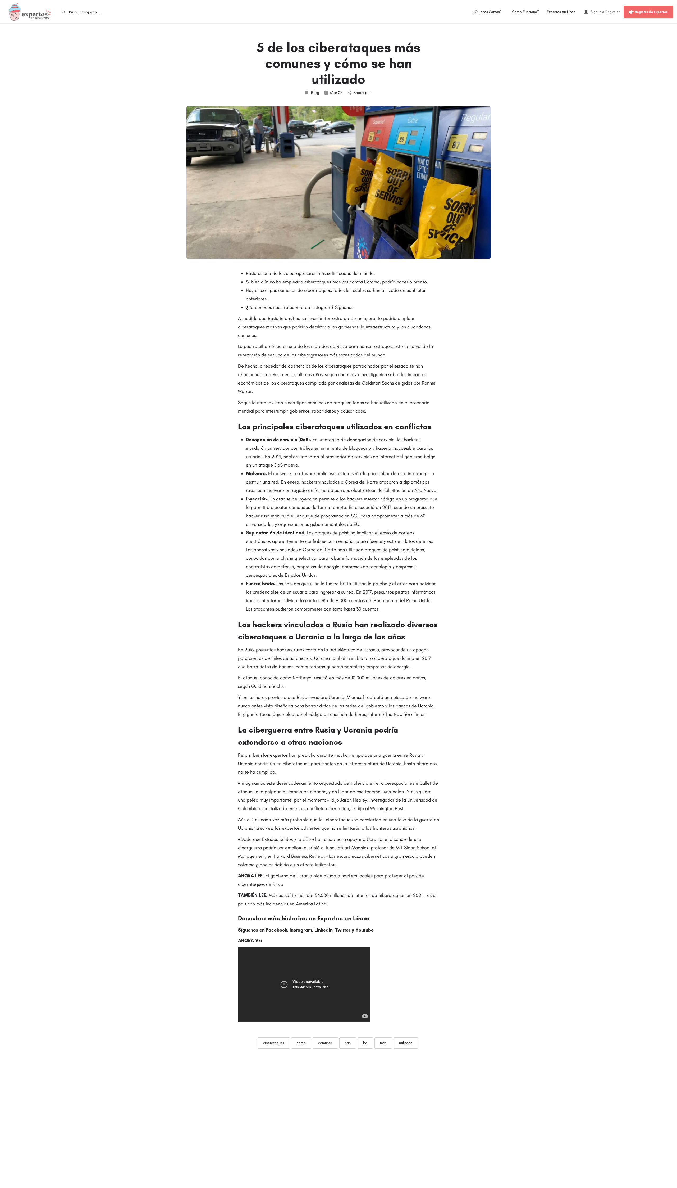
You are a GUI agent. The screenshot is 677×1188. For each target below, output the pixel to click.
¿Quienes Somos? (487, 12)
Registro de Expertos (651, 12)
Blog (315, 92)
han (348, 1043)
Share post (363, 92)
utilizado (406, 1043)
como (301, 1043)
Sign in (596, 12)
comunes (325, 1043)
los (365, 1043)
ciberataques (273, 1043)
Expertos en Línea (561, 12)
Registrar (612, 12)
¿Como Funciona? (524, 12)
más (383, 1043)
